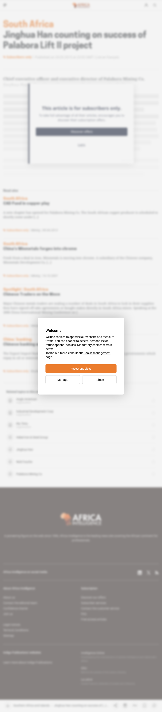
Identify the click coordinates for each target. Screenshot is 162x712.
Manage (62, 379)
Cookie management (97, 352)
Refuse (99, 379)
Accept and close (81, 368)
